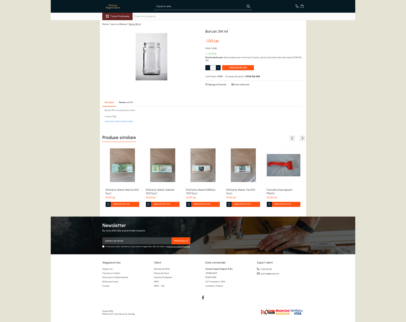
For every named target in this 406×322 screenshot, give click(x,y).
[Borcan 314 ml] (151, 56)
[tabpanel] (151, 56)
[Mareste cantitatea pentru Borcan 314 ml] (218, 67)
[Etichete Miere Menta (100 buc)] (122, 165)
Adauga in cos (238, 67)
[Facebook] (203, 298)
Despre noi (107, 269)
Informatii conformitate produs (119, 121)
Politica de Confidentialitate (178, 246)
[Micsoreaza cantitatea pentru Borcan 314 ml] (207, 67)
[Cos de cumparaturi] (302, 6)
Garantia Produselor (163, 277)
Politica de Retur (161, 273)
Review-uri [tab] (126, 102)
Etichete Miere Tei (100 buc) (240, 191)
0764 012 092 (266, 269)
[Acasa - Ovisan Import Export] (118, 6)
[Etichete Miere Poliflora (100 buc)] (203, 165)
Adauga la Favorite (217, 84)
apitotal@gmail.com (269, 274)
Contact (106, 286)
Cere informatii (241, 84)
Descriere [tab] (109, 102)
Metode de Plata (162, 269)
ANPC (156, 281)
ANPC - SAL (159, 286)
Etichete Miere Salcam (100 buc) (160, 191)
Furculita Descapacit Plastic (279, 191)
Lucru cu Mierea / (119, 24)
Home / (106, 24)
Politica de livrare (110, 281)
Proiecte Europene (144, 16)
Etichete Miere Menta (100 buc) (122, 191)
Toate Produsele (119, 16)
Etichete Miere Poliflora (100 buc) (200, 191)
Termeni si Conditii (111, 273)
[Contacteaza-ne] (297, 6)
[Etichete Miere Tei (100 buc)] (243, 165)
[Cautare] (248, 6)
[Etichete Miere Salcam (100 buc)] (163, 165)
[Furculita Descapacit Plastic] (283, 165)
